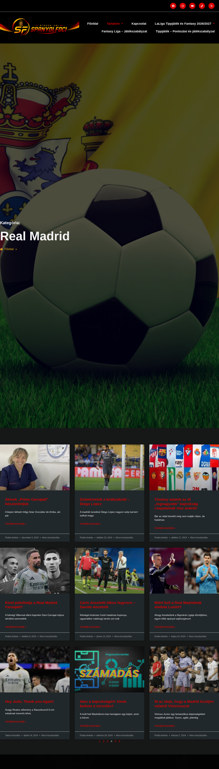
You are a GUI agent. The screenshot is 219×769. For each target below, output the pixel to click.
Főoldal (92, 23)
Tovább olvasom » (15, 524)
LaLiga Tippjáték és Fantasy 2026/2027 (183, 23)
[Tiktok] (202, 6)
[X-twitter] (211, 6)
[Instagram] (183, 6)
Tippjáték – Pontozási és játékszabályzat (185, 31)
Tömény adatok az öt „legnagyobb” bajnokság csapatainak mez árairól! (176, 503)
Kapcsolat (139, 23)
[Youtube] (192, 6)
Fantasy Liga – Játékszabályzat (124, 31)
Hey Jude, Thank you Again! (29, 701)
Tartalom (113, 23)
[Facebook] (173, 6)
